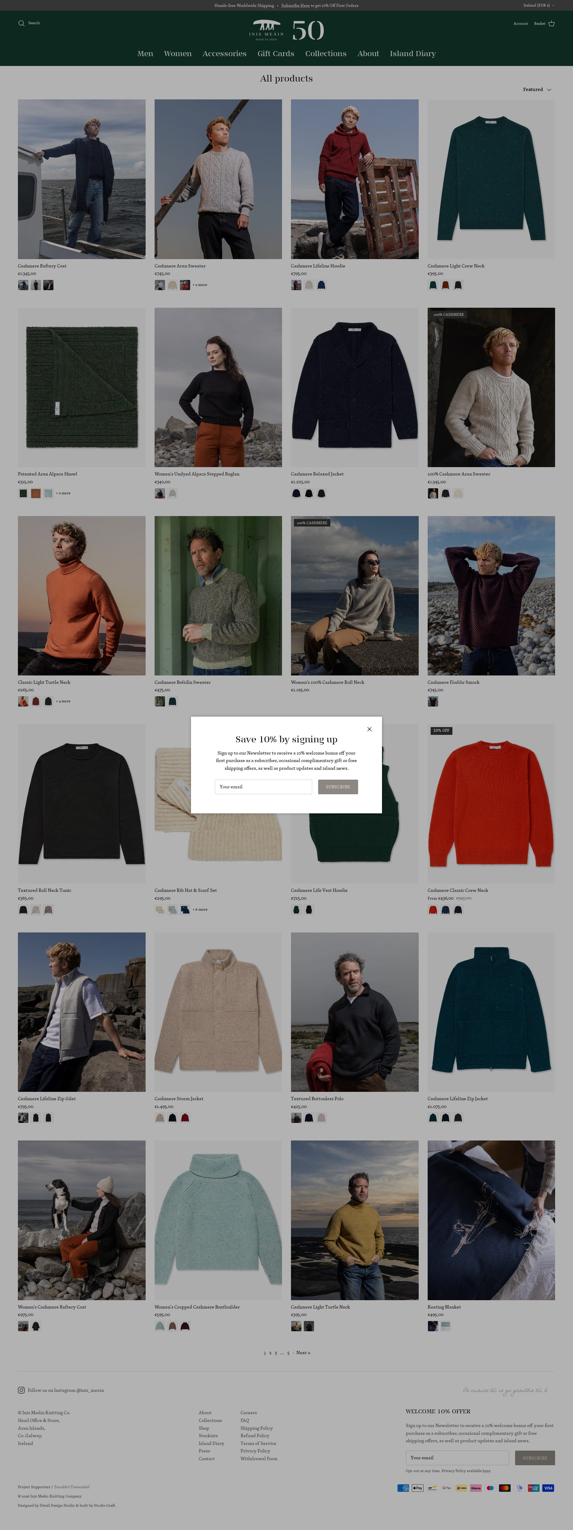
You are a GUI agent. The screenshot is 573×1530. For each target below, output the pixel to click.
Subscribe (338, 787)
